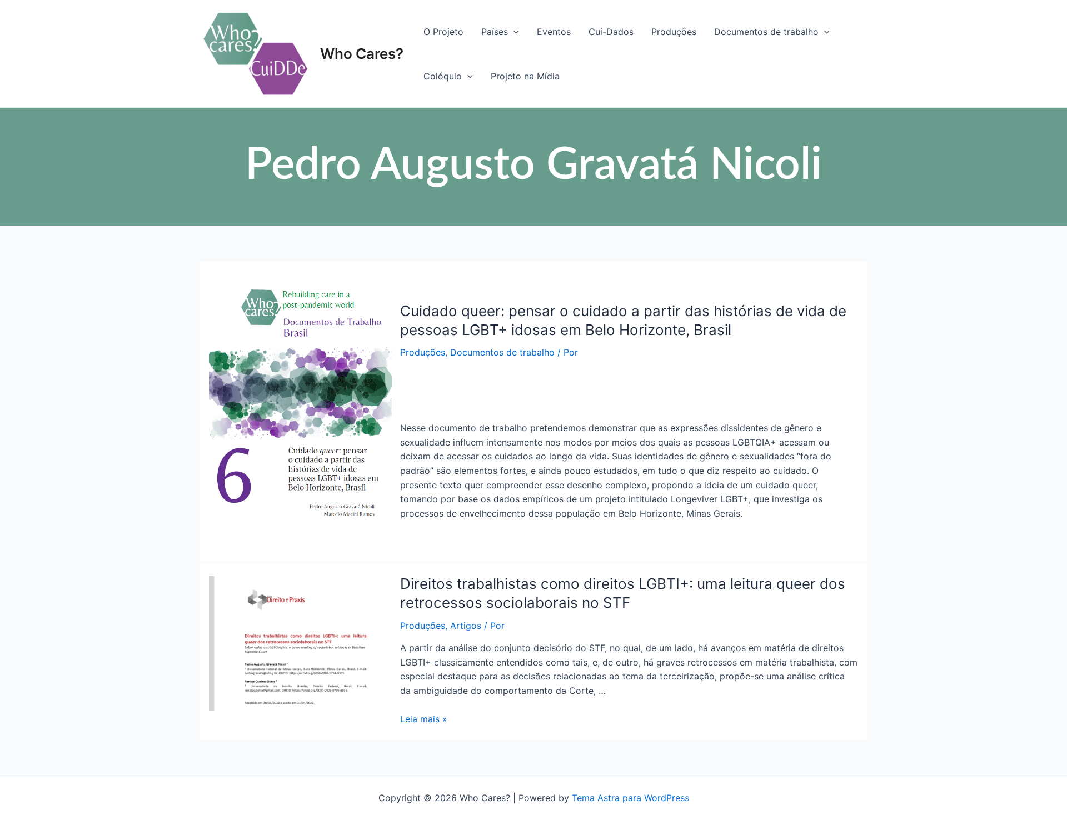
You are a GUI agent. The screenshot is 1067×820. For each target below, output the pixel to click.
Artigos (465, 625)
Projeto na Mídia (525, 76)
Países (494, 31)
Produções (673, 31)
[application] (513, 31)
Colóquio (442, 76)
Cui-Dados (611, 31)
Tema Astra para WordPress (630, 797)
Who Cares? (361, 53)
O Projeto (443, 31)
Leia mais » (423, 718)
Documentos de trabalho (766, 31)
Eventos (554, 31)
